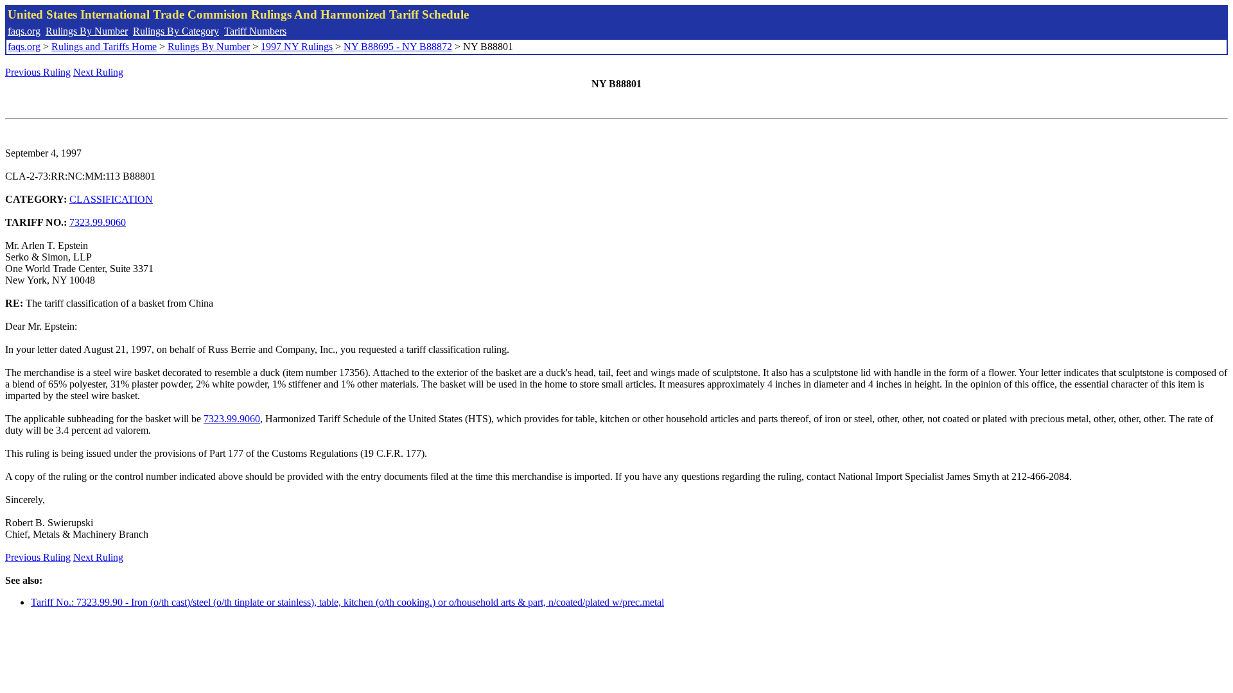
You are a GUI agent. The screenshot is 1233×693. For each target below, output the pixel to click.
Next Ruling (98, 72)
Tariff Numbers (255, 31)
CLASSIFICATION (111, 199)
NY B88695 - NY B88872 (398, 46)
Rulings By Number (87, 31)
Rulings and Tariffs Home (104, 46)
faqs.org (24, 31)
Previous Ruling (38, 72)
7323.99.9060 (97, 222)
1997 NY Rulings (297, 46)
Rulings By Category (176, 31)
